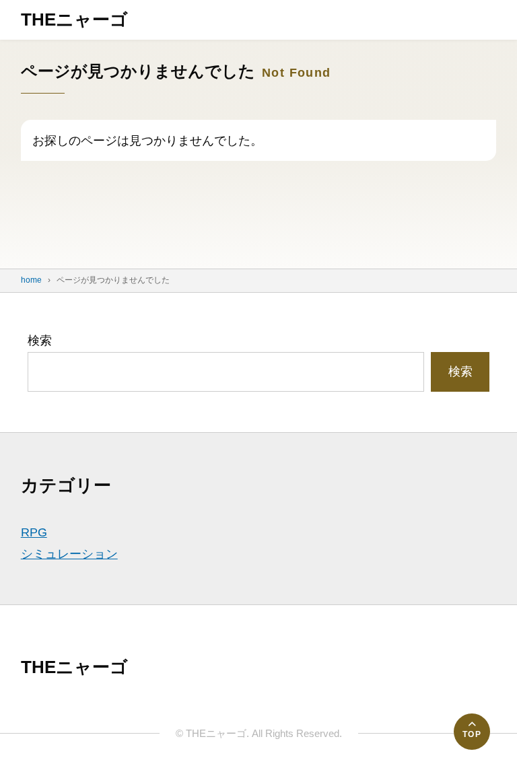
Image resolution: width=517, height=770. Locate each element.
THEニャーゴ (74, 19)
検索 (40, 340)
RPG (34, 532)
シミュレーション (69, 554)
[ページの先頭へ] (472, 731)
